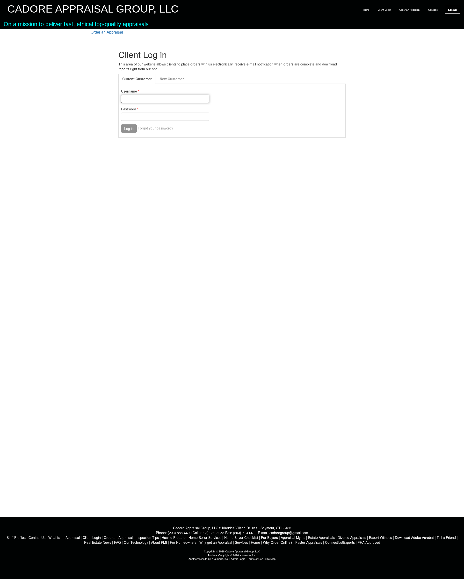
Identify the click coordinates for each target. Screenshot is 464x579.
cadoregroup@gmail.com (288, 532)
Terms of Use (255, 559)
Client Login (384, 9)
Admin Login (238, 559)
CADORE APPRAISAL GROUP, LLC (93, 9)
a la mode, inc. (220, 559)
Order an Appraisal (409, 9)
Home (366, 9)
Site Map (270, 559)
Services (433, 9)
